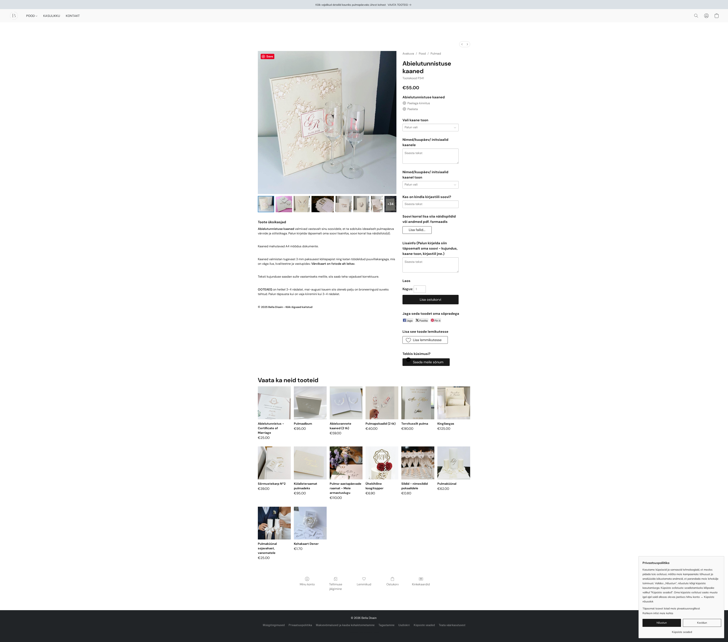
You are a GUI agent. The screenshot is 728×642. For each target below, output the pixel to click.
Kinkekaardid (421, 584)
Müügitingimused (274, 625)
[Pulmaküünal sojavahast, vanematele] (274, 523)
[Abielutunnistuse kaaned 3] (322, 204)
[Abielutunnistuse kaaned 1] (284, 204)
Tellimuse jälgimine (335, 586)
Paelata (412, 109)
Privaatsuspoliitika (300, 625)
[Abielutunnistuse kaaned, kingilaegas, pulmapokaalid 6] (377, 204)
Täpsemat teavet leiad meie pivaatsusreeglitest (671, 608)
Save (269, 56)
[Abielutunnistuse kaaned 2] (302, 204)
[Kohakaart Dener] (310, 523)
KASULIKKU (51, 16)
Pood (422, 54)
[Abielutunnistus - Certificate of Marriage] (274, 402)
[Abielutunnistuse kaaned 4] (343, 204)
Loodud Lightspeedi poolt (364, 632)
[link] (400, 4)
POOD (31, 16)
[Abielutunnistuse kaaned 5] (361, 204)
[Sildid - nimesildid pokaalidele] (417, 462)
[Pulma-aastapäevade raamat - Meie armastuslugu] (346, 462)
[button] (14, 15)
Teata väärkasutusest (452, 625)
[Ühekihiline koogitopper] (382, 462)
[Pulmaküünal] (453, 462)
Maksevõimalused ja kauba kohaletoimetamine (345, 625)
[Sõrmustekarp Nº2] (274, 462)
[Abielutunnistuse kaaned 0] (266, 204)
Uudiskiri (404, 625)
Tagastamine (386, 625)
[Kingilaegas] (453, 402)
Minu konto (307, 584)
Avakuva (408, 54)
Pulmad (436, 54)
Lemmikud (364, 584)
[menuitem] (462, 44)
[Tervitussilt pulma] (417, 402)
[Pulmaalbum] (310, 402)
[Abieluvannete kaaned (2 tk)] (346, 402)
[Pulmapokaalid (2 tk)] (382, 402)
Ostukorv (392, 584)
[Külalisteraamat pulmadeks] (310, 462)
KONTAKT (73, 16)
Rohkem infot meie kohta (657, 613)
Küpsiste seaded (424, 625)
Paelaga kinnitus (418, 103)
